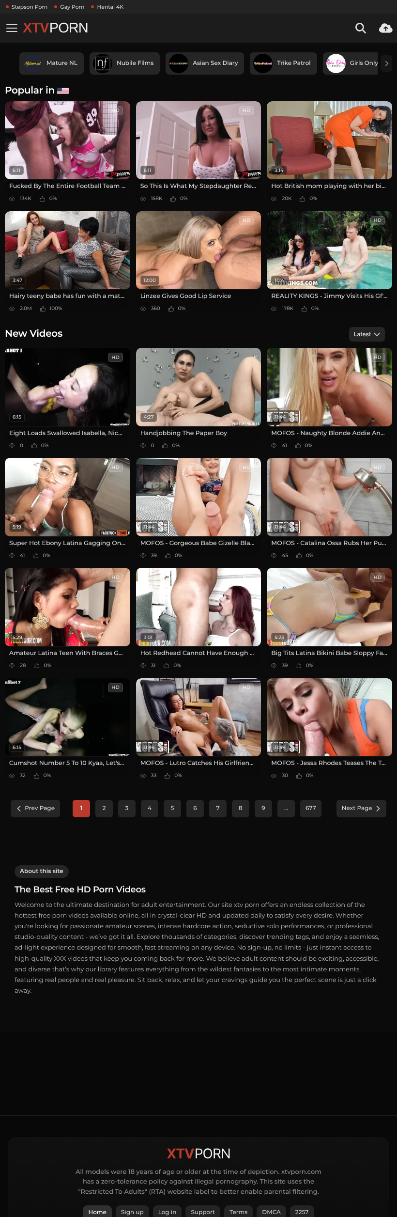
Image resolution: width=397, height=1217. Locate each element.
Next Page (357, 808)
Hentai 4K (110, 6)
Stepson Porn (29, 6)
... (286, 808)
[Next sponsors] (386, 63)
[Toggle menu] (11, 28)
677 (310, 808)
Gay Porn (72, 6)
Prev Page (40, 808)
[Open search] (360, 28)
